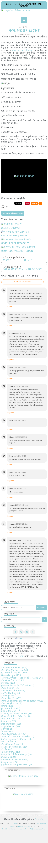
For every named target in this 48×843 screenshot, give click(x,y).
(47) (10, 710)
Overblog (39, 819)
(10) (14, 759)
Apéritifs (24, 27)
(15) (12, 744)
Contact (12, 826)
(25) (11, 723)
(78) (11, 703)
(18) (13, 733)
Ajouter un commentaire (22, 282)
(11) (8, 756)
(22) (10, 726)
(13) (6, 749)
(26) (8, 721)
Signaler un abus (24, 826)
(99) (10, 693)
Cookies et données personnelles (14, 829)
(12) (16, 754)
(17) (17, 736)
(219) (14, 672)
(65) (10, 708)
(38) (15, 716)
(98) (7, 695)
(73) (7, 705)
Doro (20, 656)
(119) (13, 690)
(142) (8, 682)
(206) (11, 675)
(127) (17, 685)
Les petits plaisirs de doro (24, 5)
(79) (22, 700)
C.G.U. (35, 826)
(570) (14, 667)
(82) (11, 698)
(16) (16, 739)
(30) (10, 718)
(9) (16, 764)
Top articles (41, 824)
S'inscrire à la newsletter (13, 213)
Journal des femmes (23, 50)
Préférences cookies (37, 829)
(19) (7, 728)
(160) (12, 680)
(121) (10, 687)
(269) (14, 670)
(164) (22, 677)
